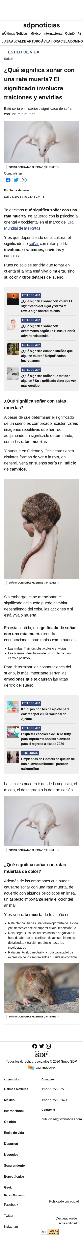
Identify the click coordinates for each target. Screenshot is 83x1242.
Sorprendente (14, 1165)
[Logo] (41, 25)
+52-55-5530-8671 (54, 1100)
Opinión (71, 33)
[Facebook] (8, 179)
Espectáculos (14, 1176)
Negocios (11, 1154)
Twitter (8, 1215)
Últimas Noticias (16, 33)
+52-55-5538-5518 (54, 1089)
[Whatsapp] (24, 179)
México (35, 33)
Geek (8, 1187)
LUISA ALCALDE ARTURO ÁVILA (26, 41)
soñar (34, 243)
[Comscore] (41, 1067)
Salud (8, 59)
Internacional (53, 33)
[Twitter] (16, 179)
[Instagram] (48, 1046)
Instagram (11, 1226)
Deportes (11, 1143)
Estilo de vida (14, 1132)
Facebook (11, 1204)
